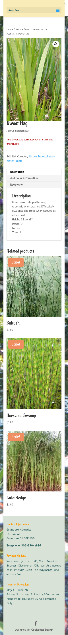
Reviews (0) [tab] (16, 184)
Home (10, 29)
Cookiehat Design (42, 629)
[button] (55, 44)
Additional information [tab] (24, 178)
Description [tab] (17, 171)
